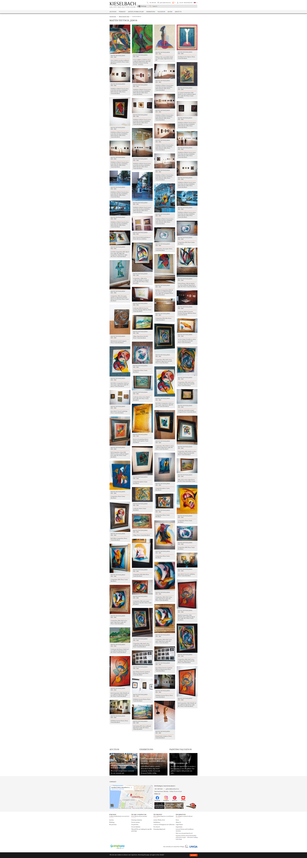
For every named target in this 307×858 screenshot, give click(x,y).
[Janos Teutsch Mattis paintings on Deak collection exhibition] (142, 223)
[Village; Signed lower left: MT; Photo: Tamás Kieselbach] (142, 322)
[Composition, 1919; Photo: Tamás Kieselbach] (187, 533)
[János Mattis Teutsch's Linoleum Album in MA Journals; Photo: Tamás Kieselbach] (164, 653)
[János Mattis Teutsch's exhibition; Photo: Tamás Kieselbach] (187, 560)
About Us (178, 822)
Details (162, 855)
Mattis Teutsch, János (124, 16)
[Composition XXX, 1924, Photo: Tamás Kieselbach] (164, 305)
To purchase (134, 824)
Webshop (122, 11)
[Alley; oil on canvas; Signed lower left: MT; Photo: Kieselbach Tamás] (187, 465)
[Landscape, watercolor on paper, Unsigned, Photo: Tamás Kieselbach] (187, 396)
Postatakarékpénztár (159, 829)
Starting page (113, 16)
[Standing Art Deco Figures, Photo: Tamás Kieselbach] (187, 37)
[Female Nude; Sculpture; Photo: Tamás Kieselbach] (164, 715)
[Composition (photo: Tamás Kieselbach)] (142, 460)
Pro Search (157, 827)
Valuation (161, 11)
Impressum (179, 827)
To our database (135, 827)
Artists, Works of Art (136, 11)
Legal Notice (179, 824)
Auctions (113, 11)
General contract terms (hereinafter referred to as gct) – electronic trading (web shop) (187, 837)
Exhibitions (150, 11)
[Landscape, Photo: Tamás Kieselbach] (142, 494)
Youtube (183, 800)
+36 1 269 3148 (152, 2)
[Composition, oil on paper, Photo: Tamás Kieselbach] (164, 234)
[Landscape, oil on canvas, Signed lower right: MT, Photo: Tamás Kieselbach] (142, 383)
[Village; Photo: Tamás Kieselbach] (142, 521)
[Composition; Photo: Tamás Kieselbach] (142, 353)
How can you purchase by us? (184, 833)
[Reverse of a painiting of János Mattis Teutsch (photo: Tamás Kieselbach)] (142, 418)
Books (170, 11)
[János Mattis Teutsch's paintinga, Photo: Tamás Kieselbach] (120, 397)
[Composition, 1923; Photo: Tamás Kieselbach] (120, 558)
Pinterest (174, 800)
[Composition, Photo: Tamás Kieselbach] (164, 501)
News (177, 820)
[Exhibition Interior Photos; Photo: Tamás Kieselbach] (164, 682)
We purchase (113, 824)
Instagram (166, 800)
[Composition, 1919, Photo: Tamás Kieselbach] (187, 228)
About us (178, 11)
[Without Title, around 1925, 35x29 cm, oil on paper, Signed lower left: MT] (164, 37)
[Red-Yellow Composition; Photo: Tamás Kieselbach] (120, 517)
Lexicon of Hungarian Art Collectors (164, 824)
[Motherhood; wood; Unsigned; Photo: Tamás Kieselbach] (120, 319)
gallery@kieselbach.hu (165, 2)
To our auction (135, 822)
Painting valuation (136, 820)
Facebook (157, 800)
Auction (111, 820)
